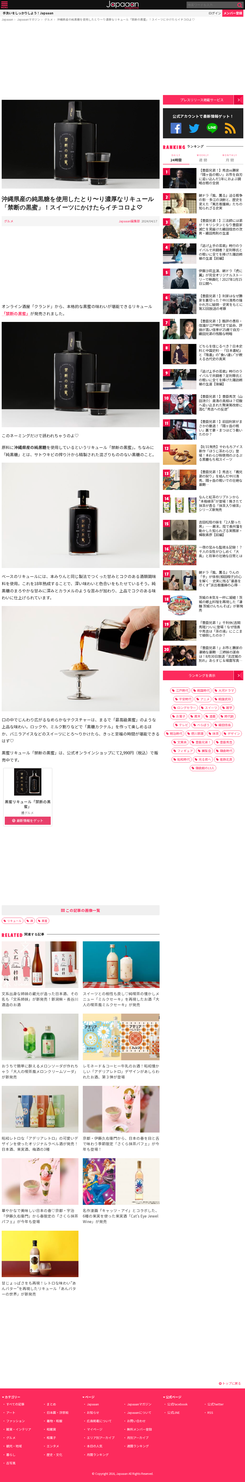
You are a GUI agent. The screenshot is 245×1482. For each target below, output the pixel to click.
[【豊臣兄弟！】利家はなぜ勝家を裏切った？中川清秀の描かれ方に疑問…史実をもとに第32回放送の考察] (179, 304)
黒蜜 (44, 921)
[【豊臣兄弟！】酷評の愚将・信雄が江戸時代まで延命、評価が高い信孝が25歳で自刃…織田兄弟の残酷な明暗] (179, 330)
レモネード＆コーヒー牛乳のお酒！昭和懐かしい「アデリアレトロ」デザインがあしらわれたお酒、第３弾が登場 (121, 1071)
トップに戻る (231, 1383)
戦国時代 (203, 690)
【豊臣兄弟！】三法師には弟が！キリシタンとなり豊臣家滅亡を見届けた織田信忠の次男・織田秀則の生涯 (220, 227)
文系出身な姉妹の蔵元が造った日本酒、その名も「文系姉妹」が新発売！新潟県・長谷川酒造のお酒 (40, 999)
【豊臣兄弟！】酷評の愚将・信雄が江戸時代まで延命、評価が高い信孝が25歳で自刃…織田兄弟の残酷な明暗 (221, 327)
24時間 (176, 158)
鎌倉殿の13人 (204, 768)
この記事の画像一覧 (82, 910)
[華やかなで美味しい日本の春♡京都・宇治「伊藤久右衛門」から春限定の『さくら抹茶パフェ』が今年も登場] (40, 1182)
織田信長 (224, 725)
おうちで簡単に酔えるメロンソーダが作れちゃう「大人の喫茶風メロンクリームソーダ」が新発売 (40, 1071)
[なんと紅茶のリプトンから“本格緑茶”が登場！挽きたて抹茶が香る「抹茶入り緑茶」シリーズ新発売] (179, 505)
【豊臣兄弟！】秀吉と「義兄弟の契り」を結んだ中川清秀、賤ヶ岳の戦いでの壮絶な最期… (220, 478)
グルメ (48, 19)
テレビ (183, 725)
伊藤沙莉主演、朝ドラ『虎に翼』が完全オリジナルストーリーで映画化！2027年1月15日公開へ (220, 277)
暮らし (11, 1454)
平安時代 (185, 699)
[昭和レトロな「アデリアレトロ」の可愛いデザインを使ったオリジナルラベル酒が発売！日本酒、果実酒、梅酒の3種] (40, 1110)
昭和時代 (183, 759)
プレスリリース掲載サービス (201, 99)
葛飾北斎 (226, 759)
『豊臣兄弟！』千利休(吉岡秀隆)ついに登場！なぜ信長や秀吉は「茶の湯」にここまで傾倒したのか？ (220, 629)
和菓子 (51, 1437)
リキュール (14, 921)
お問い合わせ (136, 1421)
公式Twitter (194, 128)
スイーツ (211, 707)
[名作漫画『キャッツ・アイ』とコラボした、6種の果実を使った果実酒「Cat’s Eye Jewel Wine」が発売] (121, 1182)
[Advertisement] (81, 61)
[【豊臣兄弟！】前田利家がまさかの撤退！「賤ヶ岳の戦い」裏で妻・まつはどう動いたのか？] (179, 430)
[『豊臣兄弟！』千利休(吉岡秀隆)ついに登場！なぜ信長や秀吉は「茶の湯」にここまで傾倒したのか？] (179, 631)
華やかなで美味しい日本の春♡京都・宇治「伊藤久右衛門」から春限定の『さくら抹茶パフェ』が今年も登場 (40, 1216)
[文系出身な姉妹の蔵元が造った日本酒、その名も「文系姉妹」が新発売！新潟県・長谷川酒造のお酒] (40, 965)
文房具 (182, 742)
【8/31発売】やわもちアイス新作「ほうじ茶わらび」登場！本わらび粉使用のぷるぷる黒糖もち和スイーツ (221, 453)
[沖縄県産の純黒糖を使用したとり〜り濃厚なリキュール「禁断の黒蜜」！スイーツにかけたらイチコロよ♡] (81, 145)
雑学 (229, 707)
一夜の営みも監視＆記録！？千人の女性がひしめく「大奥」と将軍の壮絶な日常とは (220, 551)
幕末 (197, 716)
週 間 (203, 158)
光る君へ (205, 759)
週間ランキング (138, 1446)
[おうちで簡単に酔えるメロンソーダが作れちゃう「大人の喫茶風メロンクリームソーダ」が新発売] (40, 1038)
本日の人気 (94, 1446)
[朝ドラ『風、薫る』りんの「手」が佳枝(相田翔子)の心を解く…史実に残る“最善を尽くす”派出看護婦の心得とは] (179, 581)
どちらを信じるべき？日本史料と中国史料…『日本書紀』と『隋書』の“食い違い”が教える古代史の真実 (221, 352)
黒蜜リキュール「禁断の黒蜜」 (28, 804)
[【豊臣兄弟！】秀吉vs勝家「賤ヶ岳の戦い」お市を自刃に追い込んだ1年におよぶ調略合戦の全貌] (179, 179)
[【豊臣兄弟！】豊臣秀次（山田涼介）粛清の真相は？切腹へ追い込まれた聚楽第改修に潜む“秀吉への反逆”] (179, 405)
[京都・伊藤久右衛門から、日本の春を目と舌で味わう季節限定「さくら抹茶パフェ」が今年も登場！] (121, 1110)
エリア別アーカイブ (101, 1437)
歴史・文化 (54, 1454)
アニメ (205, 699)
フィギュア (185, 750)
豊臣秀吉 (226, 742)
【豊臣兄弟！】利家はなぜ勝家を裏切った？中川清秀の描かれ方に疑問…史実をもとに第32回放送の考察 (221, 302)
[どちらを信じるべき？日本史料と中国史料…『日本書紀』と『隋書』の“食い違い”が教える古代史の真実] (179, 355)
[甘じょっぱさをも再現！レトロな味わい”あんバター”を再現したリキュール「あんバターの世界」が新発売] (40, 1255)
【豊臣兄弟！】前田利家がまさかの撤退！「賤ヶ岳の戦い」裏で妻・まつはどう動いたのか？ (220, 428)
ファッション (15, 1421)
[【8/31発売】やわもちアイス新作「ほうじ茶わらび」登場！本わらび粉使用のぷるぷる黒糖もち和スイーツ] (179, 455)
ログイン (215, 13)
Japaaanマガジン (28, 19)
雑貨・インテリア (18, 1429)
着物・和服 (54, 1421)
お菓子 (180, 716)
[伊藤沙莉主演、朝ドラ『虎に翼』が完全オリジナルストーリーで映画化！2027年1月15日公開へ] (179, 279)
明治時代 (176, 733)
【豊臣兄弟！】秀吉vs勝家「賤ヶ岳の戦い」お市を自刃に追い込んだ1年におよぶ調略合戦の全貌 (220, 176)
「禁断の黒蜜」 (16, 313)
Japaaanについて (139, 1412)
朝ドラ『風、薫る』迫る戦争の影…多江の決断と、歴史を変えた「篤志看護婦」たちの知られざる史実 (220, 202)
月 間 (230, 158)
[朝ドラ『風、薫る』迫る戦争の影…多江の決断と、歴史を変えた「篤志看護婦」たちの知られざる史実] (179, 204)
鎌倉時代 (226, 750)
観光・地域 (14, 1446)
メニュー (4, 4)
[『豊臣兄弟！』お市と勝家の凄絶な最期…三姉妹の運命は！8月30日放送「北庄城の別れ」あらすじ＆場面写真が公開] (179, 656)
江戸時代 (182, 690)
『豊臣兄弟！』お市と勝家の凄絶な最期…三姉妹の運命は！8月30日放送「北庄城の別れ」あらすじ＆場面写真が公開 (220, 656)
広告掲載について (99, 1421)
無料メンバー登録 (139, 1429)
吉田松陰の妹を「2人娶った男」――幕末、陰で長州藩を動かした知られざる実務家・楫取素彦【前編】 (221, 528)
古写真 (11, 1463)
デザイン (234, 733)
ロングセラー (186, 707)
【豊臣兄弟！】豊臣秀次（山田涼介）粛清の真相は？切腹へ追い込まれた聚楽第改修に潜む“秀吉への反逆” (220, 403)
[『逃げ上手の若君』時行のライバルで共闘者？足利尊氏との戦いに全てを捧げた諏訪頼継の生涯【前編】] (179, 254)
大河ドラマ (226, 690)
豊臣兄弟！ (203, 742)
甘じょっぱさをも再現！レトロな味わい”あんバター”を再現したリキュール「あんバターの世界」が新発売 (39, 1288)
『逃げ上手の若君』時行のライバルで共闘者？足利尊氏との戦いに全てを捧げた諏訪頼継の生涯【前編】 (220, 252)
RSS (230, 128)
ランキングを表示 (202, 675)
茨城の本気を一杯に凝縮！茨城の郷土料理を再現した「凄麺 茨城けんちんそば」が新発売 (221, 604)
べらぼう (203, 725)
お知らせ (93, 1412)
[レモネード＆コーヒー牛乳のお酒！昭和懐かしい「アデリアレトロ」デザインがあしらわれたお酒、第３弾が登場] (121, 1038)
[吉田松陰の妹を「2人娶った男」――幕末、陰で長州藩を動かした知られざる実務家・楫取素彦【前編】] (179, 531)
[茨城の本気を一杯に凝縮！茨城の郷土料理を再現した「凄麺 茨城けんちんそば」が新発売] (179, 606)
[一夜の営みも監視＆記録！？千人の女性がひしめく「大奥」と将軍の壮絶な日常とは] (179, 556)
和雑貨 (51, 1429)
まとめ (51, 1404)
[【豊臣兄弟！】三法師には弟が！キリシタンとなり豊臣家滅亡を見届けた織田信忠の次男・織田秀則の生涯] (179, 229)
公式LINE (212, 128)
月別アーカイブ (138, 1437)
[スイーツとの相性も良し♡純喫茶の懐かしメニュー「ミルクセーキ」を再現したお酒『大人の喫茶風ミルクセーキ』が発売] (121, 965)
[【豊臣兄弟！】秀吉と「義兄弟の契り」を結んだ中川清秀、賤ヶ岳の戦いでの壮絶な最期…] (179, 480)
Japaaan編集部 (129, 221)
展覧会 (206, 750)
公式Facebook (176, 128)
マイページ (94, 1429)
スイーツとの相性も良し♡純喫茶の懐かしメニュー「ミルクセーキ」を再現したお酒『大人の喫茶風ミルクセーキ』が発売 (121, 999)
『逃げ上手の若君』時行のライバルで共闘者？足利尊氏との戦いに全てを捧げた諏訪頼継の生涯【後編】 (220, 378)
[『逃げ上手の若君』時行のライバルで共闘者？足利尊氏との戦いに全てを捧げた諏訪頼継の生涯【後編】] (179, 380)
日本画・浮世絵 (57, 1412)
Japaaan (122, 5)
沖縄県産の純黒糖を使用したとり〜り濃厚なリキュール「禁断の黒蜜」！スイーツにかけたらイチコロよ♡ (126, 19)
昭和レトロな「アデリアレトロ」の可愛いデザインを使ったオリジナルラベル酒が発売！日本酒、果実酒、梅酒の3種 (40, 1143)
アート (10, 1412)
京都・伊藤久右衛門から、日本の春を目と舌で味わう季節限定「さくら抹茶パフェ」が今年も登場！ (121, 1143)
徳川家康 (197, 733)
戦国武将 (224, 699)
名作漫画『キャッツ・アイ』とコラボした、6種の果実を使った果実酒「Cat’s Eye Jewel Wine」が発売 (121, 1216)
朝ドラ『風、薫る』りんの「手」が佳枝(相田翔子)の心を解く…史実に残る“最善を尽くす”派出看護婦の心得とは (220, 581)
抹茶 (215, 733)
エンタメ (53, 1446)
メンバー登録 (232, 13)
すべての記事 (15, 1404)
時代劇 (229, 716)
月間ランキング (98, 1454)
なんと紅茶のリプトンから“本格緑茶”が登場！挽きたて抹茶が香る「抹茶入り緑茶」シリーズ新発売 (220, 503)
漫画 (212, 716)
